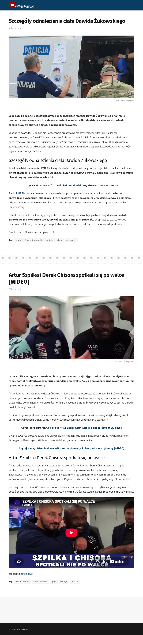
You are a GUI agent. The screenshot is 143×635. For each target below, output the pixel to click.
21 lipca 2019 (15, 28)
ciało (18, 240)
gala (54, 581)
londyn (64, 581)
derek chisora (40, 581)
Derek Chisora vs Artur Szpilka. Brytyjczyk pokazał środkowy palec (80, 427)
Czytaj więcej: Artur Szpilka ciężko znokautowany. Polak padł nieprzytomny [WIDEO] (71, 448)
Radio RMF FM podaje (21, 193)
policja (49, 240)
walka (75, 581)
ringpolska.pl (25, 573)
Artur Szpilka (22, 581)
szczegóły (71, 240)
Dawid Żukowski (33, 240)
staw (59, 240)
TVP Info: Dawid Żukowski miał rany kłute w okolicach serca (80, 185)
